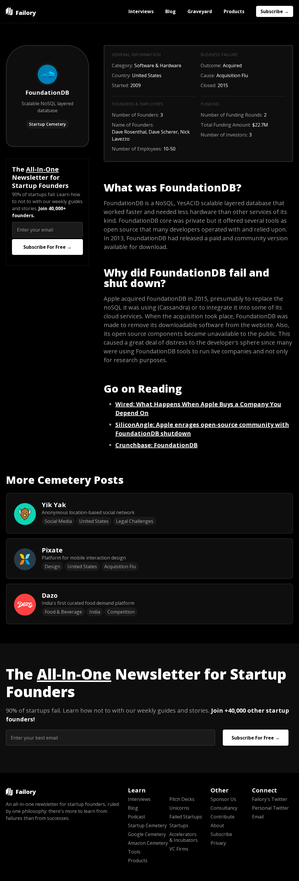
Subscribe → (274, 11)
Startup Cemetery (47, 124)
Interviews (141, 11)
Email (258, 817)
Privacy (218, 843)
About (217, 825)
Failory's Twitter (269, 799)
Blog (170, 11)
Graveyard (199, 11)
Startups (178, 825)
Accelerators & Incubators (183, 837)
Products (234, 11)
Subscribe (221, 834)
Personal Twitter (270, 808)
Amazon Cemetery (148, 843)
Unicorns (179, 808)
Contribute (222, 817)
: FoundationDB (156, 445)
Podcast (136, 817)
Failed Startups (185, 817)
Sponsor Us (223, 799)
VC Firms (178, 849)
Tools (134, 852)
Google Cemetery (147, 834)
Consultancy (224, 808)
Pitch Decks (181, 799)
